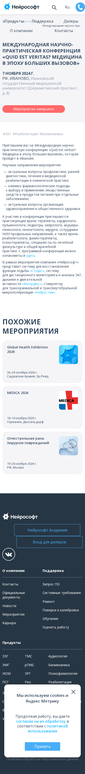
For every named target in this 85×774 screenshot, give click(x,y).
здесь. (31, 255)
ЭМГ (5, 665)
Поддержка (42, 21)
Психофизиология (62, 673)
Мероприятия (13, 614)
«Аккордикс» (32, 283)
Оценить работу (55, 627)
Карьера (9, 623)
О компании (21, 30)
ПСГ (5, 682)
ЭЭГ (5, 656)
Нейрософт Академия (47, 530)
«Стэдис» (37, 270)
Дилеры (71, 21)
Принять (42, 746)
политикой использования (48, 728)
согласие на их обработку (41, 721)
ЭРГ (28, 673)
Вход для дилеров (49, 542)
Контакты (64, 30)
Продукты (14, 21)
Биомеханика (59, 665)
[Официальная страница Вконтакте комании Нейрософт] (8, 554)
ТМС (28, 656)
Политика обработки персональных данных (42, 759)
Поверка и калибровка (60, 610)
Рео (28, 682)
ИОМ (6, 673)
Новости (9, 605)
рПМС (29, 665)
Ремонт (48, 601)
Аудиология (57, 656)
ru (67, 7)
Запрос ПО (51, 584)
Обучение (50, 618)
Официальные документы (13, 594)
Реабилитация (60, 682)
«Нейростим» (44, 292)
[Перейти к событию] (42, 361)
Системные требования (61, 592)
